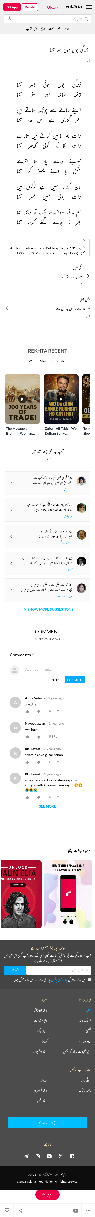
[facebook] (72, 1156)
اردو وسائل (85, 1041)
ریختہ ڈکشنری (41, 1090)
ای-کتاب (31, 28)
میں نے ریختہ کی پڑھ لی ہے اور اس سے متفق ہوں (49, 979)
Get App (12, 7)
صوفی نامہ (86, 1080)
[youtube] (49, 1156)
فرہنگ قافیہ (85, 1021)
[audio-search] (9, 19)
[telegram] (26, 1156)
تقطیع (88, 1031)
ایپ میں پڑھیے (47, 1194)
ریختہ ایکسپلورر (40, 1052)
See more (47, 806)
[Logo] (73, 7)
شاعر (66, 28)
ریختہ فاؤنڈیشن (40, 1010)
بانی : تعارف (41, 1021)
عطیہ (88, 1010)
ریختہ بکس (42, 1101)
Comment (75, 680)
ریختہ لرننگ (85, 1090)
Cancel (56, 680)
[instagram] (38, 1156)
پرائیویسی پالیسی (59, 979)
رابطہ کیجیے (42, 1031)
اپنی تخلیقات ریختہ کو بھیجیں (77, 1052)
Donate (30, 7)
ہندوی (44, 1080)
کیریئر (45, 1041)
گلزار (88, 62)
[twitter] (61, 1156)
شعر (59, 28)
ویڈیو (42, 28)
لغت (51, 28)
